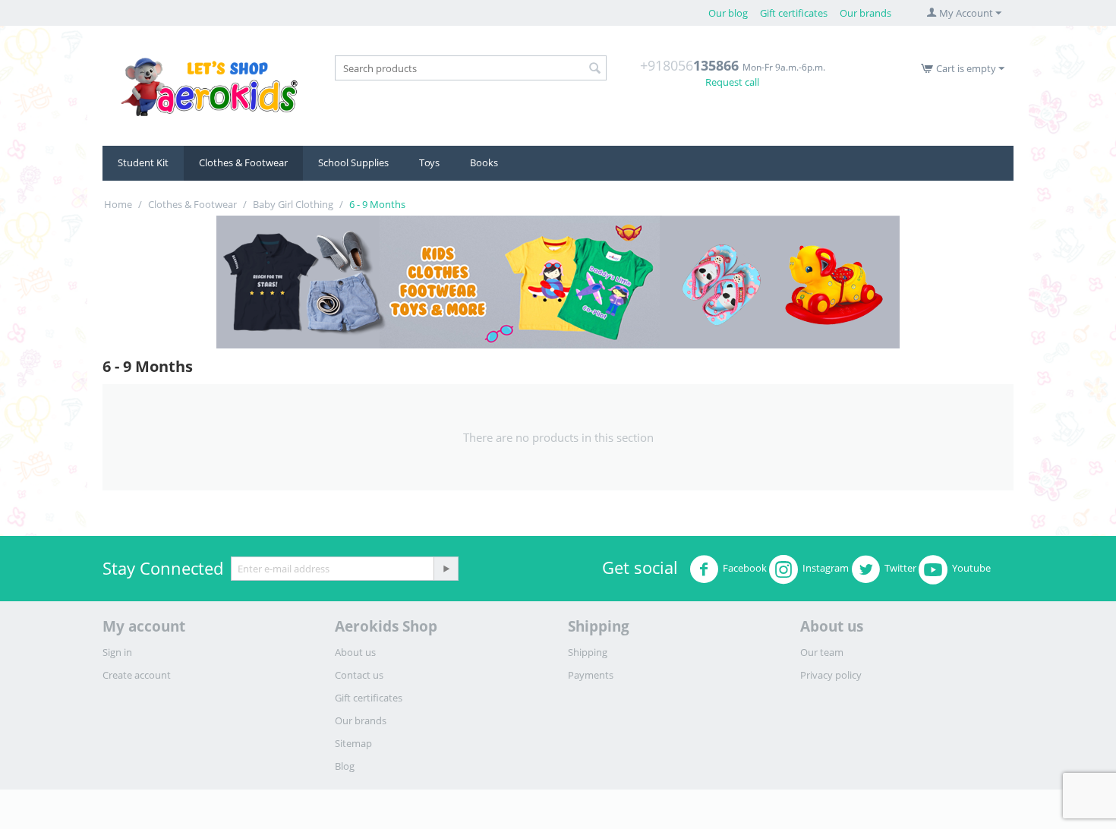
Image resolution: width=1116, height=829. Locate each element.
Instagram (825, 568)
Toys (429, 162)
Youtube (971, 568)
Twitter (900, 568)
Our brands (865, 13)
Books (484, 162)
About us (355, 652)
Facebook (745, 568)
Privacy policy (831, 675)
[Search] (595, 69)
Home (118, 204)
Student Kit (143, 162)
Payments (590, 675)
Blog (345, 766)
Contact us (359, 675)
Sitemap (353, 743)
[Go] (445, 568)
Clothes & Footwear (243, 162)
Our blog (728, 13)
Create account (136, 675)
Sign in (117, 652)
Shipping (587, 652)
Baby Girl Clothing (293, 204)
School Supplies (353, 162)
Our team (821, 652)
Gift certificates (794, 13)
